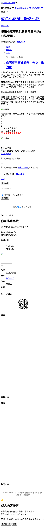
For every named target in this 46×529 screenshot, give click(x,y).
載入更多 (5, 183)
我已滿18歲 (6, 524)
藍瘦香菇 (20, 174)
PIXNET (11, 493)
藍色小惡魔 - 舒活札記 (20, 19)
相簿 (8, 47)
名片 (8, 53)
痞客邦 (21, 168)
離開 (14, 524)
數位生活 (21, 42)
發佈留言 (5, 198)
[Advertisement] (23, 355)
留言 (26, 168)
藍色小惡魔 (6, 154)
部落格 (9, 50)
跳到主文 (5, 26)
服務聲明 (26, 495)
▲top (3, 179)
